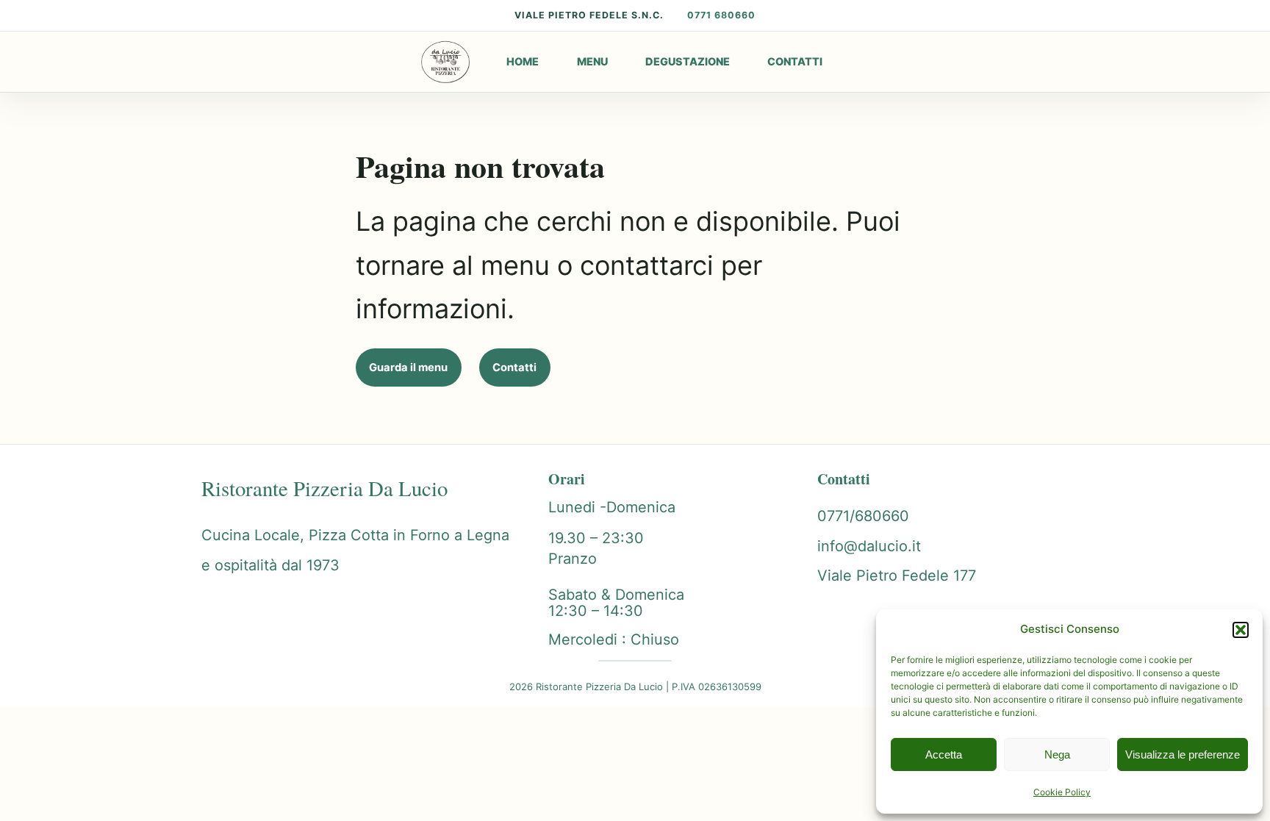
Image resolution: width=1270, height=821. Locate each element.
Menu (592, 61)
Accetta (943, 754)
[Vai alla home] (445, 61)
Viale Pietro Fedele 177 (896, 575)
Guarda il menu (408, 367)
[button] (1240, 630)
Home (522, 61)
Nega (1057, 754)
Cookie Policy (1062, 791)
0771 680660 (721, 15)
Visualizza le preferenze (1182, 754)
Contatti (794, 61)
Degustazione (687, 61)
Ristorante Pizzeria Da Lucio (324, 488)
